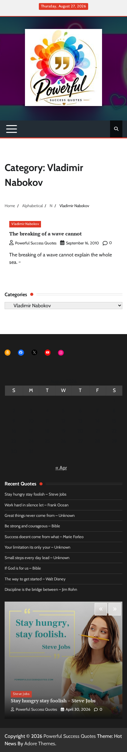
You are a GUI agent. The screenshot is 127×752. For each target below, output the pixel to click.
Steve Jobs (21, 694)
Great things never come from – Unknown (40, 515)
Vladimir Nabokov (25, 224)
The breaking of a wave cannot (45, 233)
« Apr (61, 468)
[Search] (116, 128)
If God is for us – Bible (23, 568)
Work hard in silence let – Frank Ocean (36, 505)
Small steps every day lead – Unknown (37, 557)
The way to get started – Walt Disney (35, 579)
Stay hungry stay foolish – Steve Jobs (35, 494)
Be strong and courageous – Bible (32, 526)
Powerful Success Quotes (35, 243)
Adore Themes (39, 743)
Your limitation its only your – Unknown (37, 547)
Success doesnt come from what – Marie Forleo (44, 536)
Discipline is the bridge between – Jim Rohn (41, 589)
